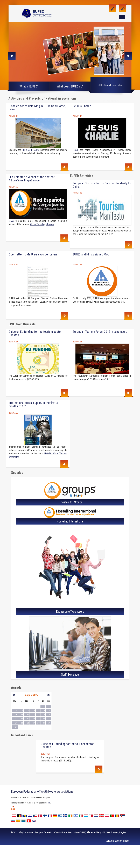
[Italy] (81, 815)
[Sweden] (23, 820)
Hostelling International (70, 521)
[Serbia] (123, 815)
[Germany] (55, 815)
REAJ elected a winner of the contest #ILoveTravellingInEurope (32, 178)
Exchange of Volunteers (70, 611)
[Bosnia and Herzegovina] (25, 815)
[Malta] (91, 815)
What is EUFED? (29, 86)
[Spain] (18, 820)
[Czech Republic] (35, 815)
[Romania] (117, 815)
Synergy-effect (122, 840)
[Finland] (45, 815)
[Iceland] (65, 815)
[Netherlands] (96, 815)
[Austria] (14, 815)
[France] (50, 815)
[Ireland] (70, 815)
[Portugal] (112, 815)
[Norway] (102, 815)
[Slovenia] (13, 820)
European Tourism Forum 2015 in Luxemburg (100, 331)
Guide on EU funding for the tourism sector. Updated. (35, 333)
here (48, 803)
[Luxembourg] (86, 815)
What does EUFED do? (70, 86)
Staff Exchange (70, 674)
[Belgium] (19, 815)
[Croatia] (30, 815)
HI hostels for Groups (70, 502)
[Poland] (107, 815)
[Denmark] (40, 815)
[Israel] (76, 815)
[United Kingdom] (34, 820)
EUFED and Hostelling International (111, 88)
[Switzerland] (29, 820)
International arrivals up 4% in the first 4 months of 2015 (33, 404)
